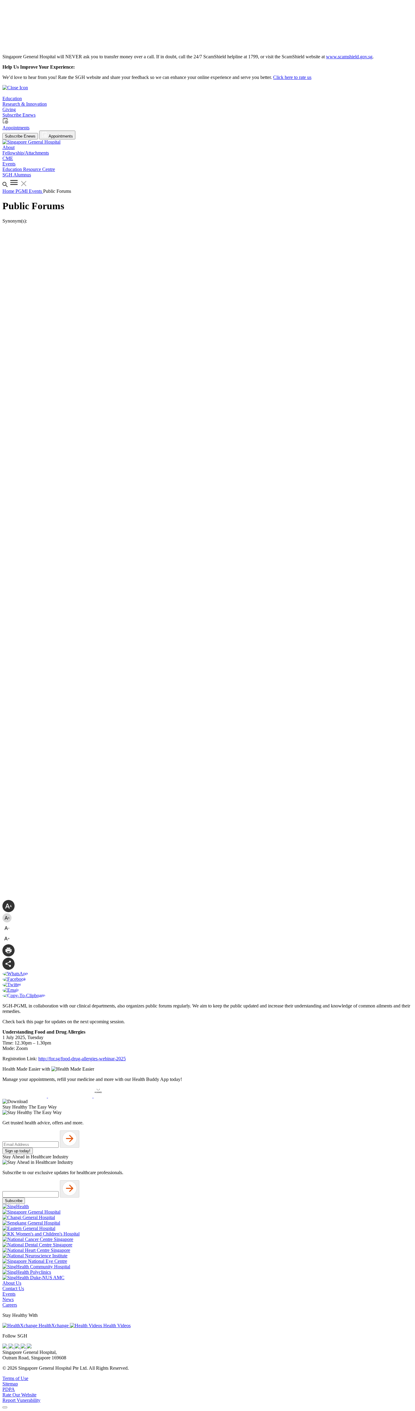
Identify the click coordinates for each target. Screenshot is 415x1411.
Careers (9, 1304)
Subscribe (13, 1200)
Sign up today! (17, 1151)
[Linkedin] (29, 1346)
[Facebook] (5, 1346)
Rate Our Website (19, 1394)
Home (8, 191)
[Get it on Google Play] (71, 1096)
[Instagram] (18, 1346)
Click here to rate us (292, 77)
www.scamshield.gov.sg (349, 56)
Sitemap (10, 1383)
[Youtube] (12, 1346)
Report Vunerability (21, 1400)
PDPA (8, 1389)
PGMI (22, 191)
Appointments (60, 136)
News (8, 1299)
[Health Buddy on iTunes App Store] (25, 1096)
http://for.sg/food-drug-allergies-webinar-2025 (82, 1058)
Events (36, 191)
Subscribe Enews (20, 136)
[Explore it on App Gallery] (116, 1096)
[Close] (4, 1407)
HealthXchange (53, 1325)
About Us (11, 1283)
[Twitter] (24, 1346)
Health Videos (116, 1325)
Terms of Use (15, 1378)
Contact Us (13, 1288)
